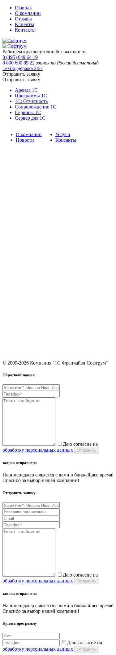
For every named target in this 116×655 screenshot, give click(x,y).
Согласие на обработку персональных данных (45, 291)
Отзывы (23, 18)
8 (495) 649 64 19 (20, 57)
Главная (23, 7)
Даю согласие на (50, 447)
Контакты (25, 30)
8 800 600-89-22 (17, 321)
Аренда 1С (26, 90)
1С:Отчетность (16, 234)
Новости (25, 140)
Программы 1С (31, 95)
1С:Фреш (10, 282)
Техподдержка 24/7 (22, 68)
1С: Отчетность (31, 101)
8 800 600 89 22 (18, 62)
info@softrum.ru (17, 336)
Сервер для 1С (30, 118)
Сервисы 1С (28, 112)
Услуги (62, 134)
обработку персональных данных (37, 450)
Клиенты (24, 24)
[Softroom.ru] (14, 40)
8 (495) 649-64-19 (18, 313)
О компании (28, 13)
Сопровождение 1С (35, 106)
